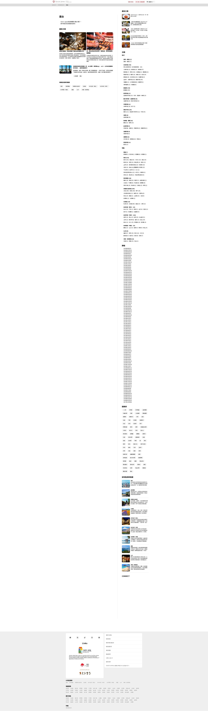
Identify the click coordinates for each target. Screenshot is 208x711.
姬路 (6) (131, 196)
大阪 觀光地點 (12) (128, 193)
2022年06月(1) (127, 330)
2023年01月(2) (127, 318)
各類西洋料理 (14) (128, 95)
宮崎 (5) (131, 235)
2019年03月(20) (128, 376)
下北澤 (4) (126, 170)
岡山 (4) (145, 227)
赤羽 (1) (137, 172)
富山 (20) (142, 220)
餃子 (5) (133, 106)
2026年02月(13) (128, 259)
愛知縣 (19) (137, 222)
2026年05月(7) (127, 253)
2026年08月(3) (127, 248)
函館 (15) (138, 204)
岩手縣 (67, 690)
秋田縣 (76, 690)
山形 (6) (141, 209)
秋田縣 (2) (130, 212)
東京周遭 (71, 682)
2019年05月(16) (128, 373)
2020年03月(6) (127, 359)
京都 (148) (132, 191)
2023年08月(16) (128, 310)
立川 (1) (137, 170)
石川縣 (99, 690)
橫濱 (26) (131, 180)
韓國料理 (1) (144, 128)
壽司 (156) (132, 72)
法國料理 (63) (127, 101)
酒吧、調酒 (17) (128, 59)
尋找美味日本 (61, 5)
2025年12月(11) (128, 262)
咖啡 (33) (131, 122)
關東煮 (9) (140, 82)
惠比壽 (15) (137, 162)
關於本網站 (130, 2)
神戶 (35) (138, 191)
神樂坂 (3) (142, 172)
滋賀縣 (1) (132, 198)
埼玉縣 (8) (136, 183)
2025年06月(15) (128, 272)
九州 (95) (126, 231)
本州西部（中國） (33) (129, 225)
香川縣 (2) (132, 154)
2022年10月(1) (127, 323)
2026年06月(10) (128, 252)
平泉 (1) (131, 209)
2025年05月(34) (128, 274)
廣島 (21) (126, 227)
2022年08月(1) (127, 327)
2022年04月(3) (127, 334)
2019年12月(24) (128, 364)
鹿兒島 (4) (126, 235)
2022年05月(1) (127, 332)
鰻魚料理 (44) (139, 79)
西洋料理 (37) (127, 93)
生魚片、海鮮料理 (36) (129, 79)
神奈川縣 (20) (127, 185)
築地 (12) (143, 162)
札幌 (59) (126, 204)
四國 (117, 682)
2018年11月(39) (128, 383)
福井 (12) (137, 220)
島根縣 (135, 690)
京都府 (109, 688)
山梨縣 (108, 690)
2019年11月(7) (127, 366)
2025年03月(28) (128, 277)
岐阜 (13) (126, 222)
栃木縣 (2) (133, 185)
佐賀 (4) (136, 235)
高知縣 (94, 692)
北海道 (84, 682)
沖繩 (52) (126, 241)
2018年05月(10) (128, 393)
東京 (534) (126, 157)
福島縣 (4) (136, 212)
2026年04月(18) (128, 255)
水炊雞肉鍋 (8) (133, 82)
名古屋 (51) (142, 217)
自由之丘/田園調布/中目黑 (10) (137, 167)
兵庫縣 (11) (126, 198)
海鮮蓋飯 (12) (127, 84)
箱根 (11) (136, 180)
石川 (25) (131, 222)
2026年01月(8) (127, 260)
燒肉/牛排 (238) (128, 109)
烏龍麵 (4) (133, 84)
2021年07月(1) (127, 340)
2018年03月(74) (128, 397)
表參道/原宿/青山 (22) (129, 172)
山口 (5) (131, 227)
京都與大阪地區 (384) (129, 188)
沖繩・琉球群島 (126, 682)
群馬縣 (80, 688)
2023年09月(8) (127, 308)
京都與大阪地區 (78, 682)
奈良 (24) (126, 196)
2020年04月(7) (127, 357)
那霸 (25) (131, 241)
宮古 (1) (136, 241)
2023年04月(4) (127, 317)
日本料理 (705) (127, 65)
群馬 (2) (145, 185)
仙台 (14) (126, 209)
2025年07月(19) (128, 270)
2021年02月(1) (127, 344)
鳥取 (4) (141, 227)
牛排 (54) (143, 112)
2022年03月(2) (127, 335)
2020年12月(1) (127, 346)
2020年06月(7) (127, 354)
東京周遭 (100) (127, 178)
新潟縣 (90, 690)
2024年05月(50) (128, 294)
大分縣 (117, 692)
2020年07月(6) (127, 352)
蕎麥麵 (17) (126, 72)
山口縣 (76, 692)
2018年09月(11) (128, 386)
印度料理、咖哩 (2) (128, 128)
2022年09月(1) (127, 325)
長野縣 (112, 690)
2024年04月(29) (128, 296)
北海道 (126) (127, 201)
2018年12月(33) (128, 381)
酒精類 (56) (126, 137)
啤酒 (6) (139, 139)
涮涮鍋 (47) (141, 69)
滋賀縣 (104, 688)
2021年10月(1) (127, 339)
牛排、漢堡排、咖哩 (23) (139, 95)
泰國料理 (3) (137, 128)
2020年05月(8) (127, 356)
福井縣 (103, 690)
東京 (67, 682)
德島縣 (80, 692)
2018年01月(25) (128, 400)
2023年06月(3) (127, 313)
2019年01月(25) (128, 380)
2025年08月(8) (127, 269)
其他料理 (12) (127, 142)
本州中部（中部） (101, 682)
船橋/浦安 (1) (143, 180)
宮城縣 (71, 690)
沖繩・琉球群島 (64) (129, 239)
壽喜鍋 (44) (126, 77)
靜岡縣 (121, 690)
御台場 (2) (131, 175)
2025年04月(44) (128, 276)
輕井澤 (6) (131, 220)
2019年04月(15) (128, 375)
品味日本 (54, 5)
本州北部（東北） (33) (129, 207)
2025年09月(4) (127, 267)
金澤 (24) (136, 217)
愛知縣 (126, 690)
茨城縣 (71, 688)
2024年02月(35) (128, 299)
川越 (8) (125, 183)
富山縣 (94, 690)
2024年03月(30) (128, 298)
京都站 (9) (141, 193)
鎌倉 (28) (126, 180)
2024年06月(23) (128, 293)
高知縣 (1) (143, 154)
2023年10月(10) (128, 306)
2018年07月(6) (127, 390)
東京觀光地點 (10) (133, 165)
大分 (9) (142, 233)
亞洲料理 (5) (127, 126)
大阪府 (113, 688)
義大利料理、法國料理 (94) (130, 99)
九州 (121, 682)
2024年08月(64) (128, 289)
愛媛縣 (90, 692)
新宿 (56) (126, 162)
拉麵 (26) (126, 115)
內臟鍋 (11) (126, 82)
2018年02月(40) (128, 398)
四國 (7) (126, 152)
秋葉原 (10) (142, 165)
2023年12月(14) (128, 303)
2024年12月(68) (128, 282)
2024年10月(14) (128, 286)
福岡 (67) (126, 233)
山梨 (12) (126, 220)
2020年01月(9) (127, 363)
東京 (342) (126, 160)
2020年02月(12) (128, 361)
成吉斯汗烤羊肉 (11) (135, 112)
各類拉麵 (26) (127, 117)
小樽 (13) (143, 204)
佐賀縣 (103, 692)
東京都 (67, 688)
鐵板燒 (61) (146, 72)
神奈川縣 (95, 688)
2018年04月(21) (128, 395)
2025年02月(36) (128, 279)
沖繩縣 (131, 692)
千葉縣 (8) (130, 183)
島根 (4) (136, 227)
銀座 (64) (132, 160)
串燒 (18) (138, 74)
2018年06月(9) (127, 392)
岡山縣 (67, 692)
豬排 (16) (133, 74)
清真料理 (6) (127, 133)
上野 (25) (126, 165)
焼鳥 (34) (143, 74)
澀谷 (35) (144, 160)
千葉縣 (90, 688)
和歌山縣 (128, 688)
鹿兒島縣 (127, 692)
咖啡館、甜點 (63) (128, 120)
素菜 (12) (126, 144)
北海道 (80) (132, 204)
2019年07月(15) (128, 369)
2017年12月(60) (128, 402)
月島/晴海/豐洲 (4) (139, 175)
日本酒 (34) (126, 139)
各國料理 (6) (127, 131)
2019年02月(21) (128, 378)
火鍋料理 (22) (127, 69)
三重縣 (100, 688)
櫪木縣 (76, 688)
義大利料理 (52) (135, 101)
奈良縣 (122, 688)
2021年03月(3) (127, 342)
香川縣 (85, 692)
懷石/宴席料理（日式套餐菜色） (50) (133, 67)
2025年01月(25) (128, 281)
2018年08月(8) (127, 388)
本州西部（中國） (111, 682)
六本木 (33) (138, 160)
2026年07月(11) (128, 250)
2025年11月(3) (127, 264)
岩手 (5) (125, 212)
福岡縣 (99, 692)
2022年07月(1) (127, 328)
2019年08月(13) (128, 368)
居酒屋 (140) (127, 88)
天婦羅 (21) (139, 72)
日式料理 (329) (134, 77)
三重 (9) (142, 196)
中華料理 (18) (127, 106)
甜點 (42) (126, 122)
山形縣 (80, 690)
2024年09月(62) (128, 288)
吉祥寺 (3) (132, 170)
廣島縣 (71, 692)
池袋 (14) (126, 167)
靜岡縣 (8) (142, 183)
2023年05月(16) (128, 315)
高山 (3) (131, 217)
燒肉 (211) (126, 112)
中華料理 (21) (127, 104)
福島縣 (85, 690)
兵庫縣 (118, 688)
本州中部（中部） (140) (130, 215)
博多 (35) (131, 233)
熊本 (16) (136, 233)
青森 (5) (136, 209)
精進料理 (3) (127, 74)
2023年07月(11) (128, 311)
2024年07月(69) (128, 291)
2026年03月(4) (127, 257)
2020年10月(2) (127, 347)
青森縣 (137, 688)
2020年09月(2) (127, 349)
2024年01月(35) (128, 301)
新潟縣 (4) (143, 222)
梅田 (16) (136, 193)
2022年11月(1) (127, 322)
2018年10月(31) (128, 385)
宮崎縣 (121, 692)
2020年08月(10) (128, 351)
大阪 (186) (126, 191)
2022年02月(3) (127, 337)
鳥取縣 (131, 690)
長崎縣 (108, 692)
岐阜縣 (117, 690)
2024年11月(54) (128, 284)
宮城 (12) (145, 209)
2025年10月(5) (127, 265)
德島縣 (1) (126, 154)
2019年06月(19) (128, 371)
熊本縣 (112, 692)
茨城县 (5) (139, 185)
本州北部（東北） (92, 682)
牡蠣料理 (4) (141, 77)
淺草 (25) (131, 162)
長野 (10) (126, 217)
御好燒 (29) (134, 69)
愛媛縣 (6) (137, 154)
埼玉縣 (85, 688)
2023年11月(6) (127, 305)
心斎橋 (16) (137, 196)
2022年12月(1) (127, 320)
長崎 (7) (141, 235)
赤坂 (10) (126, 175)
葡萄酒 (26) (133, 139)
